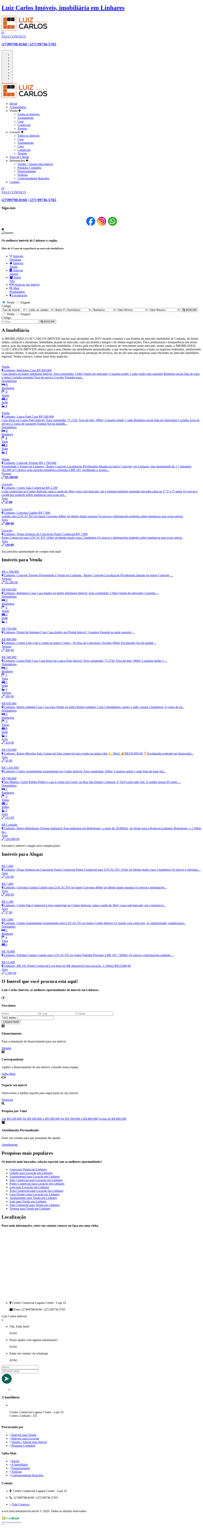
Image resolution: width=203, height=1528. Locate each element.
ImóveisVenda (16, 265)
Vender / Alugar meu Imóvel (35, 164)
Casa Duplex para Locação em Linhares (35, 1194)
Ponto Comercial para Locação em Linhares (37, 1183)
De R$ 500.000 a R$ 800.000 (79, 1118)
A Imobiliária (18, 107)
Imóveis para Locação (25, 1438)
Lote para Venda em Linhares (28, 1201)
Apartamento (25, 118)
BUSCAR (190, 309)
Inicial (13, 103)
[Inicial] (24, 97)
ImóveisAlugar (16, 272)
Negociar (7, 1099)
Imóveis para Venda (23, 1435)
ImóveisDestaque (16, 257)
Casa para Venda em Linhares (28, 1169)
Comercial (23, 125)
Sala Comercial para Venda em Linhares (35, 1205)
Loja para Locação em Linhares (29, 1187)
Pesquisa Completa (29, 167)
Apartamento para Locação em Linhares (35, 1176)
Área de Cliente (19, 157)
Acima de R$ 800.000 (112, 1118)
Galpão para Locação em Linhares (31, 1173)
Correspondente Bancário (33, 178)
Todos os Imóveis (28, 114)
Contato (14, 182)
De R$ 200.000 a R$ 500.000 (41, 1118)
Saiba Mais (8, 1074)
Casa (20, 121)
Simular (6, 1048)
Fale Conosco (20, 1504)
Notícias (22, 174)
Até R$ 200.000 (12, 1118)
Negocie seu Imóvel (26, 284)
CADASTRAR (11, 1022)
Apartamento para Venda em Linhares (33, 1198)
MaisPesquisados (17, 289)
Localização (19, 295)
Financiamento (26, 171)
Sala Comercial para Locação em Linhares (36, 1180)
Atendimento (10, 1144)
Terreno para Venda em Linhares (30, 1208)
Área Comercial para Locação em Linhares (36, 1190)
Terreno (22, 128)
